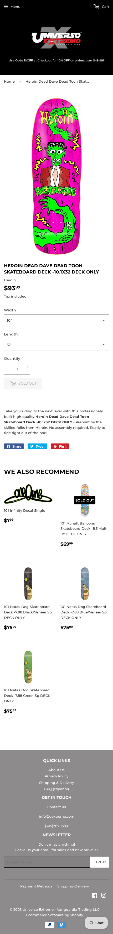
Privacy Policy (56, 776)
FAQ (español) (56, 789)
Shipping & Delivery (56, 783)
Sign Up (100, 862)
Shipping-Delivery (73, 886)
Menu (15, 6)
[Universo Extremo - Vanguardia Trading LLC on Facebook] (94, 896)
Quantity (12, 358)
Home (9, 81)
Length (11, 334)
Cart (105, 6)
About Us (56, 770)
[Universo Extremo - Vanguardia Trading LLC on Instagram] (103, 896)
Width (10, 310)
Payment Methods (36, 886)
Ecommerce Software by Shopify (54, 915)
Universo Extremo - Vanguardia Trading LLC (61, 909)
